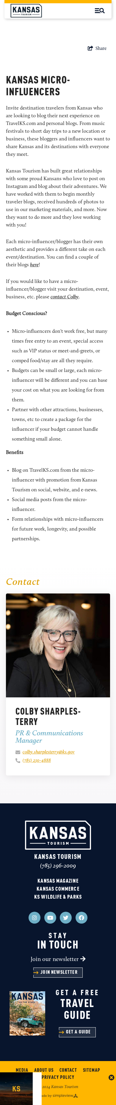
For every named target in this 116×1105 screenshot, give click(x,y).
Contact (68, 1070)
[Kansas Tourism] (58, 835)
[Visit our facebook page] (81, 918)
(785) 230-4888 (37, 760)
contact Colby (65, 297)
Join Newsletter (58, 972)
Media (22, 1070)
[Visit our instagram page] (34, 918)
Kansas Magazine (57, 881)
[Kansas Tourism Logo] (26, 11)
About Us (44, 1070)
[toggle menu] (100, 10)
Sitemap (91, 1070)
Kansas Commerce (58, 889)
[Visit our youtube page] (50, 918)
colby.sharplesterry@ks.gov (49, 752)
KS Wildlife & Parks (58, 897)
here (34, 264)
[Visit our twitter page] (66, 918)
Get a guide (78, 1032)
